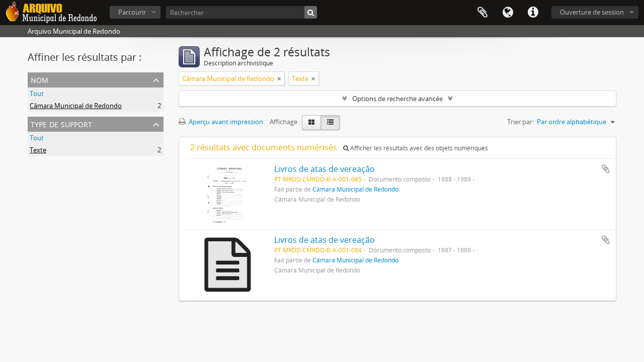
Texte (38, 149)
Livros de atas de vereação (324, 168)
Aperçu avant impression (225, 121)
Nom (39, 79)
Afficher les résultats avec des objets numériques (418, 148)
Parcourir (132, 12)
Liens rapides (532, 12)
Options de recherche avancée (397, 98)
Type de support (61, 123)
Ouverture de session (592, 12)
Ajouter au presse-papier (606, 169)
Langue (507, 12)
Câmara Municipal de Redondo (76, 105)
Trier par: (520, 121)
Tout (37, 93)
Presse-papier (482, 12)
